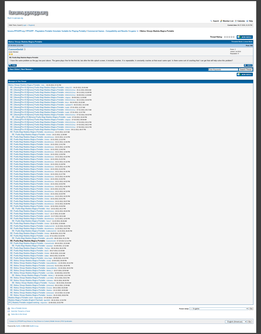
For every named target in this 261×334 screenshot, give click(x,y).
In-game (132, 31)
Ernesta (49, 288)
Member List (228, 21)
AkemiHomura (49, 132)
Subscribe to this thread (19, 314)
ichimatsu (50, 280)
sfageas (68, 97)
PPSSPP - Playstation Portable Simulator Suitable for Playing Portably (56, 31)
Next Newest (26, 69)
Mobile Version (55, 321)
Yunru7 (47, 214)
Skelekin (49, 295)
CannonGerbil (16, 49)
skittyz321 (68, 87)
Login (24, 25)
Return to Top (31, 321)
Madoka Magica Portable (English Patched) (25, 300)
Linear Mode (248, 41)
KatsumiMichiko (52, 263)
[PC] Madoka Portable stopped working (23, 303)
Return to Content (43, 321)
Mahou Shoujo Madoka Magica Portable (24, 85)
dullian (47, 256)
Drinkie (67, 129)
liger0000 (47, 300)
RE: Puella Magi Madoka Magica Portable (26, 132)
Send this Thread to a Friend (20, 311)
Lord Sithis (50, 273)
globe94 (47, 216)
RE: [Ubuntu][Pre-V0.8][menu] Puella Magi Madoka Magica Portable (37, 87)
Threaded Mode (237, 41)
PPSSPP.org (22, 321)
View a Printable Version (19, 308)
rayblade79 (69, 105)
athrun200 (49, 238)
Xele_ (43, 85)
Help (251, 21)
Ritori (48, 208)
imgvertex (44, 302)
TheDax (47, 248)
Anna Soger (48, 258)
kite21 (47, 250)
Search (216, 21)
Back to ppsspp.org (15, 18)
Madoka (49, 290)
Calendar (241, 21)
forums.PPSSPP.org (16, 31)
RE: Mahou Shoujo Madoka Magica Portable (27, 261)
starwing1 (49, 246)
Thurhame (51, 283)
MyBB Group (34, 326)
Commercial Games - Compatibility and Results (108, 31)
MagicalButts (38, 298)
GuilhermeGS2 (49, 226)
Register (31, 25)
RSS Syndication (66, 321)
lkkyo (67, 102)
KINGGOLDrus (70, 90)
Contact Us (13, 321)
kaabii (67, 107)
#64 (251, 45)
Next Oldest (15, 69)
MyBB (18, 326)
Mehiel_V (50, 270)
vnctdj (47, 236)
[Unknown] (50, 265)
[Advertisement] (98, 10)
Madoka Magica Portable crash (20, 298)
